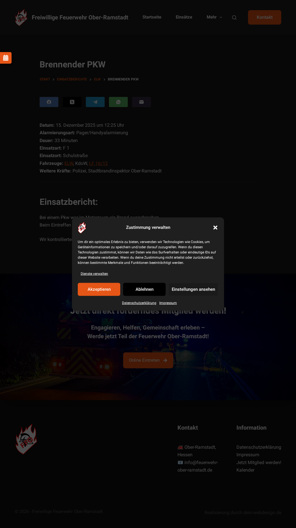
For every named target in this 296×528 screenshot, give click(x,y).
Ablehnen (144, 289)
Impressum (168, 303)
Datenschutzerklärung (139, 303)
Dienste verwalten (94, 273)
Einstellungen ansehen (193, 289)
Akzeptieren (99, 289)
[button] (215, 227)
